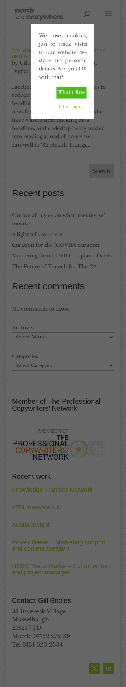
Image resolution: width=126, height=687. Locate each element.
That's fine (71, 92)
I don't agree (71, 106)
